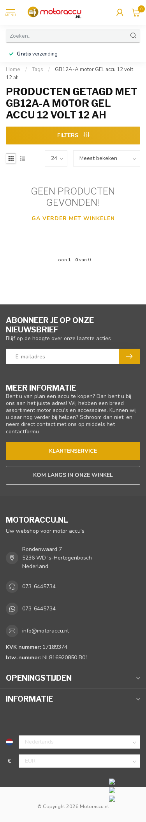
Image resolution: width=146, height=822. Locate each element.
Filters (68, 135)
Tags (37, 69)
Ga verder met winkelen (73, 218)
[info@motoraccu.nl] (125, 790)
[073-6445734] (125, 781)
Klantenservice (73, 451)
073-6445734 (39, 586)
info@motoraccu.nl (45, 630)
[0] (136, 12)
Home (13, 69)
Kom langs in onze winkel (73, 475)
